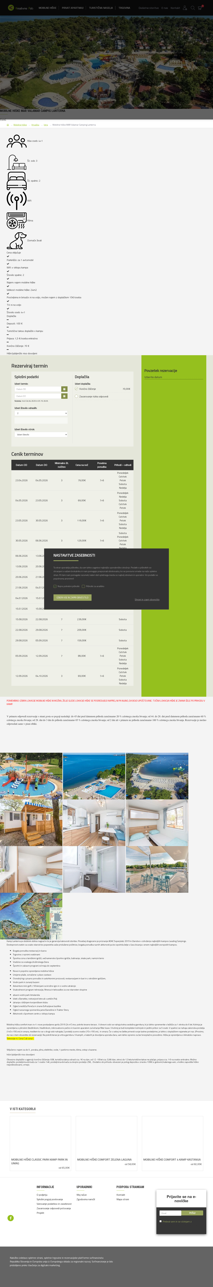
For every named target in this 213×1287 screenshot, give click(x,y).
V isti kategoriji (23, 1109)
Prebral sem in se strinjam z (180, 1223)
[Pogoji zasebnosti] (20, 1198)
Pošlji (192, 1212)
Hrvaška (35, 124)
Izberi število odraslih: (26, 408)
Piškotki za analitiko (95, 586)
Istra (46, 124)
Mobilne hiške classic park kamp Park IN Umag (39, 1161)
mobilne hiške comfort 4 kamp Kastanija (172, 1159)
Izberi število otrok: (25, 429)
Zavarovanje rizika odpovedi (93, 396)
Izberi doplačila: (82, 384)
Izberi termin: (21, 384)
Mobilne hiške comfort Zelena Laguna (104, 1159)
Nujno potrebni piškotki (69, 586)
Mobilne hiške (20, 124)
